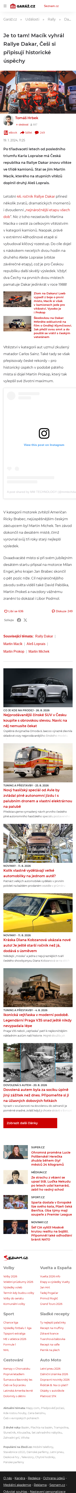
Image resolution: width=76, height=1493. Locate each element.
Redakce (34, 1478)
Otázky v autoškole (52, 1390)
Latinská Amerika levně (18, 1390)
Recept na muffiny (52, 1328)
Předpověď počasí (52, 1408)
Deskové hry (11, 1457)
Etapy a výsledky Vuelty (55, 1281)
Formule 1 (9, 1344)
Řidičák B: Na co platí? (54, 1385)
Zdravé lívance (49, 1333)
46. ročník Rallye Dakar (36, 196)
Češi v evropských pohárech (21, 1418)
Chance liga (10, 1322)
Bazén (25, 1427)
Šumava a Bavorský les (17, 1379)
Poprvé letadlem (13, 1374)
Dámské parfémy (38, 1452)
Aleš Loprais (36, 644)
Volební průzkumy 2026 (18, 1281)
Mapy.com (32, 1408)
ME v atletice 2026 (14, 1339)
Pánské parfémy (13, 1462)
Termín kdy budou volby (18, 1292)
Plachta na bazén (41, 1427)
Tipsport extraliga (14, 1333)
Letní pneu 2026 (50, 1368)
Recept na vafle (50, 1344)
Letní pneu (57, 1452)
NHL (6, 1350)
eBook (13, 132)
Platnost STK (48, 1396)
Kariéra (20, 1478)
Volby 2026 (10, 1276)
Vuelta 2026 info (50, 1276)
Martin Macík (12, 644)
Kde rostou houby (14, 1413)
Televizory (27, 1457)
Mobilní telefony (43, 1447)
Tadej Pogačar (49, 1292)
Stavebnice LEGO (14, 1452)
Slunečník (9, 1432)
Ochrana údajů (54, 1478)
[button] (38, 92)
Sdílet (28, 132)
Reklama (40, 1485)
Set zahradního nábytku (47, 1432)
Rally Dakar (44, 636)
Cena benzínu (36, 1413)
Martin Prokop (13, 651)
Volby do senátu (13, 1298)
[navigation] (5, 6)
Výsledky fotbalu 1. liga (17, 1328)
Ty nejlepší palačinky (53, 1322)
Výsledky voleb (12, 1287)
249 (42, 132)
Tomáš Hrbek (26, 118)
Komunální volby (14, 1304)
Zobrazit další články (22, 1123)
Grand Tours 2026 (51, 1304)
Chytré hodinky (45, 1457)
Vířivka (25, 1437)
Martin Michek (38, 651)
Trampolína (61, 1427)
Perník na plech (50, 1350)
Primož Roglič (49, 1298)
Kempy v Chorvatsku (16, 1368)
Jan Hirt (45, 1287)
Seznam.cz (51, 6)
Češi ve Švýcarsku (14, 1385)
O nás (7, 1478)
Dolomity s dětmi (14, 1396)
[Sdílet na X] (25, 620)
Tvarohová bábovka (52, 1339)
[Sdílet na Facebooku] (19, 620)
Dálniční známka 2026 (54, 1374)
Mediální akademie (17, 1485)
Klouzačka (23, 1432)
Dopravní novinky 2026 (54, 1379)
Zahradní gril (11, 1437)
